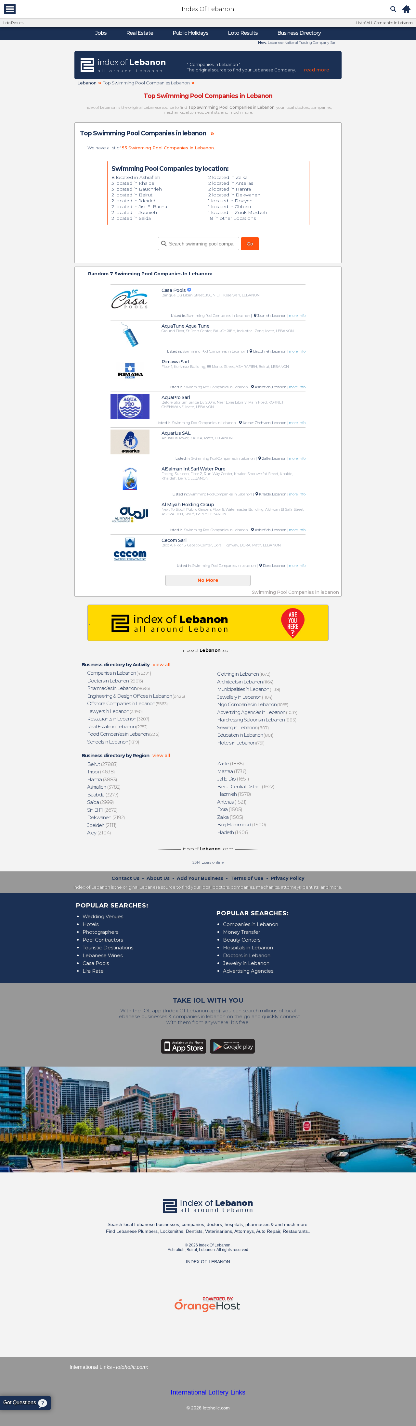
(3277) (103, 795)
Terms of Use (247, 878)
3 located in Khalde (132, 183)
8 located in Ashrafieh (135, 177)
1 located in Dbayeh (230, 201)
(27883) (102, 764)
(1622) (246, 786)
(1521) (232, 802)
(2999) (100, 802)
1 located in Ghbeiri (229, 206)
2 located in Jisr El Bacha (139, 206)
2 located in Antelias (230, 183)
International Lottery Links (208, 1392)
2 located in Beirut (131, 195)
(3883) (102, 779)
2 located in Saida (131, 218)
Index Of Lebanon (208, 9)
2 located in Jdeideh (134, 201)
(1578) (234, 794)
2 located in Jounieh (134, 212)
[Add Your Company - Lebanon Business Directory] (208, 623)
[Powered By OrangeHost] (208, 1312)
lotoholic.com (131, 1367)
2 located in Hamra (229, 189)
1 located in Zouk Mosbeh (237, 212)
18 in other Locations (232, 218)
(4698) (101, 772)
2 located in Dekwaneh (234, 195)
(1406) (233, 832)
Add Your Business (200, 878)
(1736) (232, 771)
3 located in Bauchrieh (136, 189)
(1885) (230, 763)
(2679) (102, 810)
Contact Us (125, 878)
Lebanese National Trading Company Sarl (301, 42)
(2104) (99, 833)
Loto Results (13, 22)
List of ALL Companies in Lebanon (384, 22)
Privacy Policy (287, 878)
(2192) (106, 817)
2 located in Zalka (228, 177)
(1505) (230, 809)
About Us (158, 878)
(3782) (104, 787)
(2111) (102, 825)
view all (161, 665)
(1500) (241, 824)
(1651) (233, 779)
